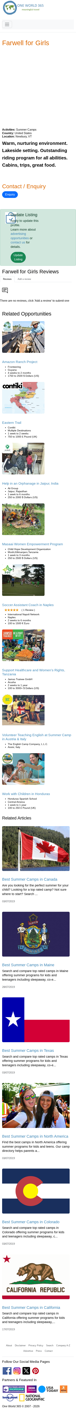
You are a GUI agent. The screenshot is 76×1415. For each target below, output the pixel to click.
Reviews (7, 279)
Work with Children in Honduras (26, 794)
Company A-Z (63, 1345)
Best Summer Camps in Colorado (30, 1222)
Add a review (24, 279)
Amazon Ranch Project (19, 362)
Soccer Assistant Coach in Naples (28, 605)
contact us (18, 242)
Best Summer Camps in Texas (28, 1050)
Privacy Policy (35, 1345)
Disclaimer (20, 1345)
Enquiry (10, 194)
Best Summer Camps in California (31, 1307)
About (9, 1345)
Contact (49, 1351)
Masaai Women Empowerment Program (32, 544)
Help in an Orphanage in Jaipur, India (30, 483)
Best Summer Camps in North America (35, 1136)
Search (49, 1345)
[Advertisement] (38, 87)
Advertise (28, 1351)
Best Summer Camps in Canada (29, 879)
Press (39, 1351)
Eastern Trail (11, 422)
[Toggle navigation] (7, 24)
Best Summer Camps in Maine (28, 965)
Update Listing (18, 257)
